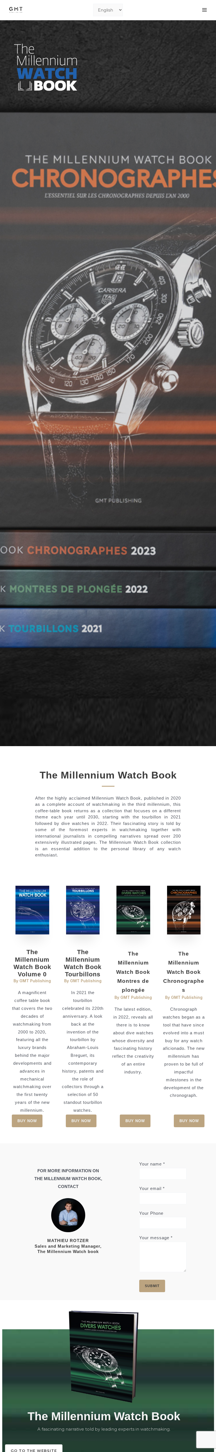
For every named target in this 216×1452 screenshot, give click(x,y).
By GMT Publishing (32, 980)
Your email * (152, 1188)
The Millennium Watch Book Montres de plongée (133, 972)
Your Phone (151, 1213)
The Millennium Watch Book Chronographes (183, 972)
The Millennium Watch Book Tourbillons (83, 963)
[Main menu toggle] (205, 10)
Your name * (152, 1164)
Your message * (156, 1237)
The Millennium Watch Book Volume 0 (32, 963)
